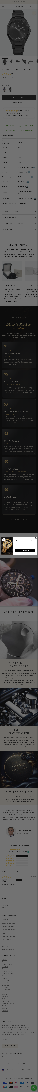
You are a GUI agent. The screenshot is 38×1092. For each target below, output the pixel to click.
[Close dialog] (36, 538)
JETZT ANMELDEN (25, 550)
